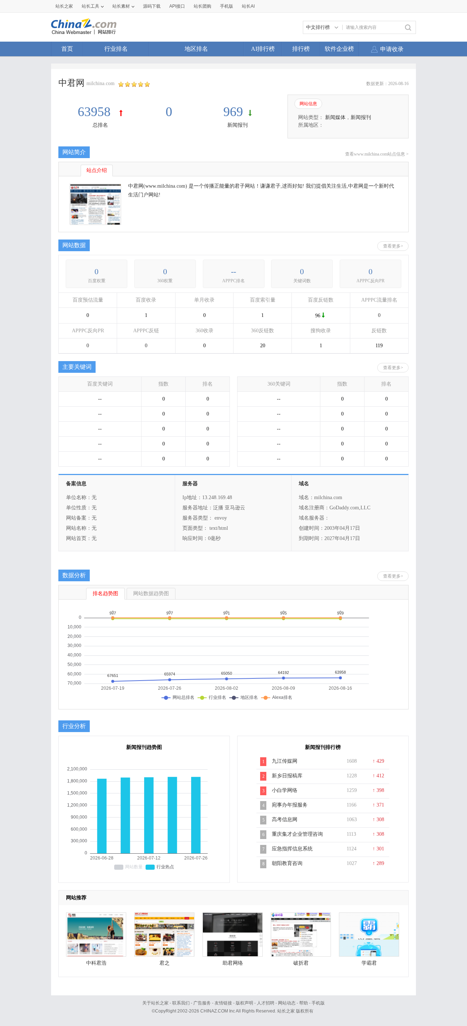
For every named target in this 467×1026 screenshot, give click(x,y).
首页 (67, 49)
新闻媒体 (335, 117)
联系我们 (181, 1003)
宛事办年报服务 (290, 805)
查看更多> (393, 246)
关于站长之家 (155, 1003)
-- (233, 271)
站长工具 (90, 6)
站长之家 (64, 6)
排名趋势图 (105, 593)
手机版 (318, 1003)
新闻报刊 (237, 125)
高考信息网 (284, 819)
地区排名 (196, 49)
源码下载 (152, 6)
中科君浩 (96, 963)
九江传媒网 (284, 761)
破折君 (301, 963)
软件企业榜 (339, 49)
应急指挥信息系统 (292, 848)
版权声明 (244, 1003)
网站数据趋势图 (151, 593)
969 (233, 111)
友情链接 (223, 1003)
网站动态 (287, 1003)
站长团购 (202, 6)
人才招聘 (265, 1003)
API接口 (177, 6)
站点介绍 (96, 170)
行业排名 (116, 49)
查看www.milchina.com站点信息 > (377, 154)
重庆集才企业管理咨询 (297, 834)
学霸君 (369, 963)
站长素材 (121, 6)
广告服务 (202, 1003)
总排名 (100, 125)
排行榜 (301, 49)
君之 (164, 963)
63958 (96, 111)
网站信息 (308, 103)
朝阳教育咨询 (287, 863)
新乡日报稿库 (287, 775)
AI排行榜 (263, 49)
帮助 (303, 1003)
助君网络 (233, 963)
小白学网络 (284, 790)
